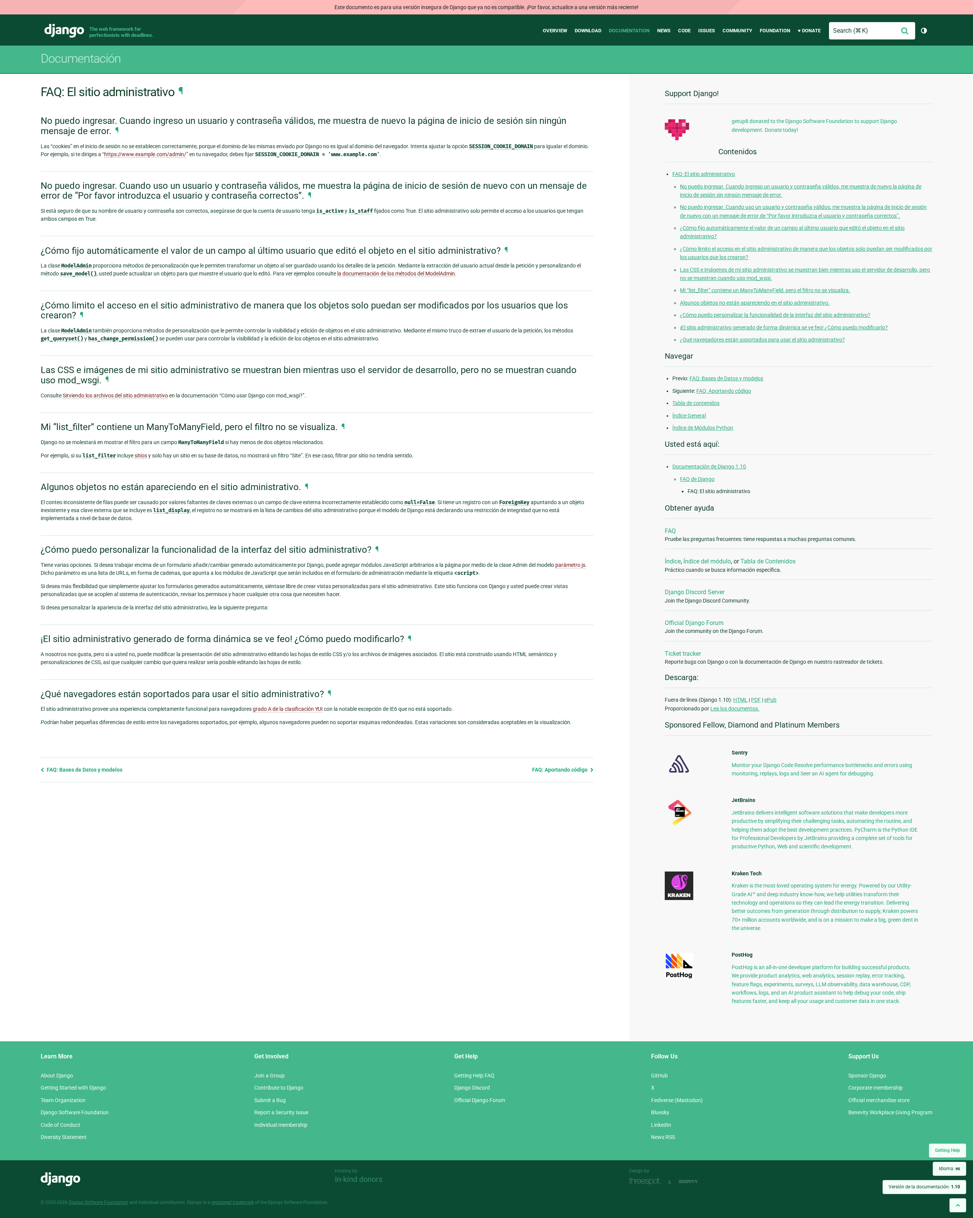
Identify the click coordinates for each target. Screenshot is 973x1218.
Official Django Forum (694, 622)
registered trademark (232, 1202)
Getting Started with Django (73, 1088)
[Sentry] (679, 775)
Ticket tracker (683, 653)
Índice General (689, 416)
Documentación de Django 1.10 (709, 466)
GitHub (659, 1075)
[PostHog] (679, 977)
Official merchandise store (879, 1100)
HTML (740, 700)
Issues (706, 30)
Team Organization (63, 1100)
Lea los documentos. (734, 708)
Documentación (81, 58)
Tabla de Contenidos (768, 561)
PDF (756, 700)
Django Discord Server (694, 592)
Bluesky (660, 1112)
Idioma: (949, 1168)
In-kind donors (358, 1179)
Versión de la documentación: (924, 1187)
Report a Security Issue (281, 1112)
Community (737, 30)
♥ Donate (809, 30)
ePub (770, 700)
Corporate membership (875, 1088)
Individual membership (280, 1125)
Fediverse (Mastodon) (677, 1100)
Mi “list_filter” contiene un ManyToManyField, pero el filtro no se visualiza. (765, 290)
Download (588, 30)
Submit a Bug (270, 1100)
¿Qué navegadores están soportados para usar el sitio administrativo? (762, 340)
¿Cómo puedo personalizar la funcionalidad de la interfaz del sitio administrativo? (775, 315)
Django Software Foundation (75, 1112)
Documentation (629, 30)
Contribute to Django (278, 1088)
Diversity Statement (64, 1137)
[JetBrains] (679, 825)
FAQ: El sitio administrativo (703, 174)
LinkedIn (661, 1125)
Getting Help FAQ (474, 1075)
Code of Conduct (60, 1125)
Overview (555, 30)
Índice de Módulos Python (702, 428)
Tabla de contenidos (695, 403)
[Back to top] (958, 1205)
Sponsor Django (867, 1075)
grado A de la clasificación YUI (288, 709)
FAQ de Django (697, 479)
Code (684, 30)
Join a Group (269, 1075)
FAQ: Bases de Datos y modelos (84, 770)
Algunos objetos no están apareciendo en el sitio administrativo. (755, 303)
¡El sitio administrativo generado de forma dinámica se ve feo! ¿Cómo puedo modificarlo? (784, 327)
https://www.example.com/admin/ (145, 154)
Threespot (647, 1181)
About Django (57, 1075)
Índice (673, 561)
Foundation (775, 30)
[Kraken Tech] (679, 898)
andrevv (697, 1181)
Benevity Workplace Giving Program (890, 1112)
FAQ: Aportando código (560, 770)
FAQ (670, 531)
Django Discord (472, 1088)
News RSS (663, 1137)
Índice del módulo (707, 561)
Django (64, 31)
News (663, 30)
